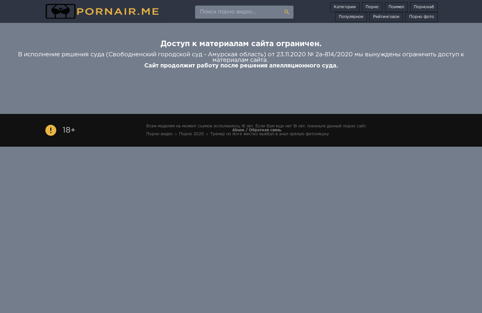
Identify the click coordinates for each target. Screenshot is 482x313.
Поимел (396, 7)
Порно (372, 7)
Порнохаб (424, 7)
